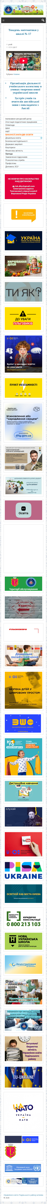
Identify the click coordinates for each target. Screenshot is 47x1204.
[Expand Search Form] (43, 20)
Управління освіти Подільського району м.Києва (23, 1195)
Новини (16, 74)
